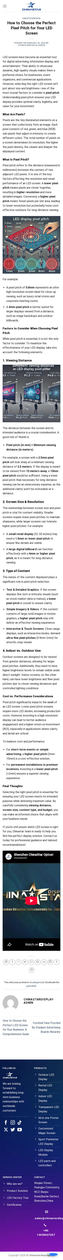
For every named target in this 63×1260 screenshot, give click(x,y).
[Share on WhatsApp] (6, 962)
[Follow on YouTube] (19, 1130)
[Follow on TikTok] (19, 1122)
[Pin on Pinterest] (38, 962)
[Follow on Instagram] (12, 1122)
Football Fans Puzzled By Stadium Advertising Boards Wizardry (46, 1027)
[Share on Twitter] (25, 962)
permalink (31, 986)
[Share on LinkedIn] (50, 962)
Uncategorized (31, 18)
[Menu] (5, 6)
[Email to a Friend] (31, 962)
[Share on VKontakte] (44, 962)
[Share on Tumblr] (56, 962)
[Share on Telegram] (31, 970)
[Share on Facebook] (12, 962)
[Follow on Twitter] (12, 1130)
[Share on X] (19, 962)
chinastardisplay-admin (31, 45)
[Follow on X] (6, 1130)
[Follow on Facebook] (6, 1122)
